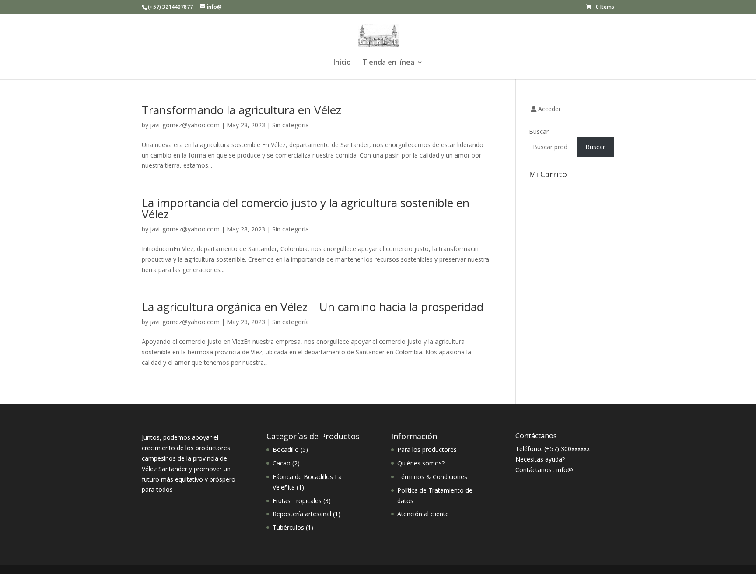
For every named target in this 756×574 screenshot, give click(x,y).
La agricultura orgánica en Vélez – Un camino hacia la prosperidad (312, 307)
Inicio (342, 63)
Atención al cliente (423, 514)
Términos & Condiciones (432, 476)
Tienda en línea (388, 63)
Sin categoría (290, 125)
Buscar (539, 131)
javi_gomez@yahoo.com (185, 125)
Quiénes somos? (420, 463)
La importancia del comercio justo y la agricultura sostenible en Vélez (305, 208)
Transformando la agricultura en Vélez (241, 110)
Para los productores (427, 449)
